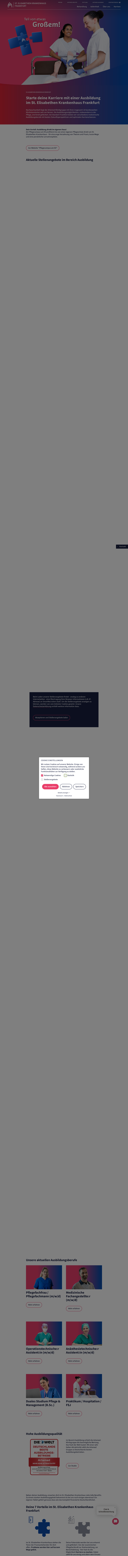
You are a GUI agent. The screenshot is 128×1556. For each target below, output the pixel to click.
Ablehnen (66, 786)
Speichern (79, 786)
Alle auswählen (50, 786)
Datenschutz (68, 796)
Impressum (59, 796)
